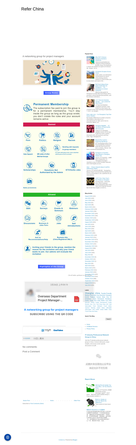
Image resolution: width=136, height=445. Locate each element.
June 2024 (88, 252)
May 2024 (88, 255)
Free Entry (97, 300)
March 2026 (88, 207)
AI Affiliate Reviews (92, 326)
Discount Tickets (89, 302)
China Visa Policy (93, 311)
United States (101, 307)
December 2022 (89, 261)
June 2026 (88, 200)
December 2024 (89, 239)
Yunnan (98, 297)
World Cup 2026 (106, 300)
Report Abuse (90, 379)
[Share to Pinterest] (43, 338)
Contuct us (62, 440)
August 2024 (88, 248)
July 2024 (88, 250)
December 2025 (89, 213)
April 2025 (88, 231)
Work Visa (105, 297)
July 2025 (88, 224)
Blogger (75, 440)
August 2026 (88, 196)
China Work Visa (94, 295)
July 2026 (88, 198)
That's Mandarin (97, 306)
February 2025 (89, 235)
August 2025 (88, 222)
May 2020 (88, 263)
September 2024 (90, 246)
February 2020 (89, 270)
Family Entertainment (101, 302)
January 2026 (89, 211)
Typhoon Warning (90, 307)
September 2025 (90, 220)
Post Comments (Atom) (37, 403)
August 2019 (88, 283)
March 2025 (88, 233)
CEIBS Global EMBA (102, 309)
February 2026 (89, 209)
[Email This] (35, 338)
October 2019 (89, 278)
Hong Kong (102, 304)
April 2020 (88, 265)
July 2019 (88, 285)
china (97, 293)
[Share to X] (39, 338)
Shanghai (89, 293)
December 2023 (89, 257)
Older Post (77, 400)
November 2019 (89, 276)
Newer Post (26, 400)
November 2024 (89, 242)
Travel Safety (108, 306)
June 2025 (88, 226)
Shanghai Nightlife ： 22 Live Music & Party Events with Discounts (102, 127)
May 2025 (88, 228)
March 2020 (88, 268)
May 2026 (88, 202)
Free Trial (95, 304)
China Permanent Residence (102, 299)
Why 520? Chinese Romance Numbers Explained (101, 58)
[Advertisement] (68, 33)
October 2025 (89, 218)
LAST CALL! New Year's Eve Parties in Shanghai (102, 179)
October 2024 (89, 244)
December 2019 (89, 274)
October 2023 (89, 259)
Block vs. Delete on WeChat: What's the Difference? (101, 401)
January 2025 (89, 237)
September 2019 (90, 281)
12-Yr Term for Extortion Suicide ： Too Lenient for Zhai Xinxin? (102, 101)
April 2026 (88, 205)
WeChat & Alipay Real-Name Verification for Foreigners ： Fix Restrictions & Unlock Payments (101, 87)
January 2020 (89, 272)
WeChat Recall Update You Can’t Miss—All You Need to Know (103, 386)
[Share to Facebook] (41, 338)
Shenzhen (103, 295)
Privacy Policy (91, 329)
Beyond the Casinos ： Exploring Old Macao (102, 140)
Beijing (87, 295)
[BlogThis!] (37, 338)
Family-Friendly (106, 293)
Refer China (32, 9)
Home (52, 400)
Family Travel (89, 300)
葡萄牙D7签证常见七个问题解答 (96, 409)
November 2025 (89, 215)
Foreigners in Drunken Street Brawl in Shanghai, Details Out (102, 154)
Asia (93, 309)
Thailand (92, 297)
